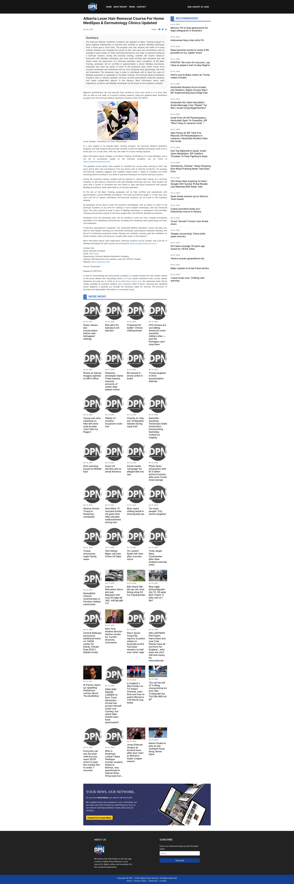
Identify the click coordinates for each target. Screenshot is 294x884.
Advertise (153, 881)
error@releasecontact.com (129, 281)
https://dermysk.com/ (100, 262)
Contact (163, 881)
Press (132, 7)
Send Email (94, 253)
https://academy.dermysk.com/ (96, 161)
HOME (109, 7)
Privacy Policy (140, 881)
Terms (129, 881)
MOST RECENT (120, 7)
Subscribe (179, 860)
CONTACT (141, 7)
